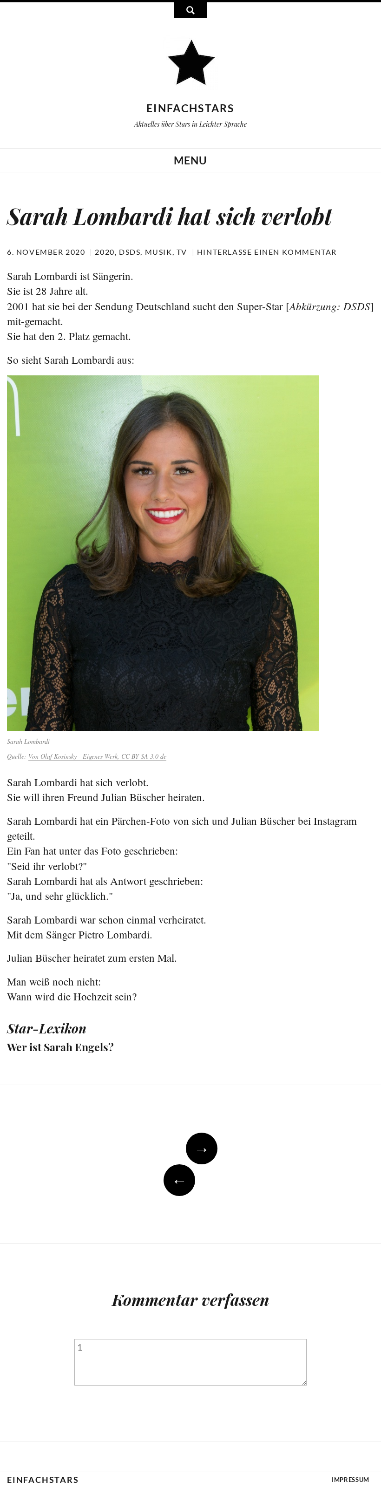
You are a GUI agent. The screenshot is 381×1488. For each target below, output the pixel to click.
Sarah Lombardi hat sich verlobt (169, 216)
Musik (158, 251)
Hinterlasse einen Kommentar (267, 251)
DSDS (129, 251)
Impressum (350, 1479)
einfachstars (190, 108)
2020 (104, 251)
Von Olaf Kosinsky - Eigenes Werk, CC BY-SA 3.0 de (97, 756)
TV (182, 251)
